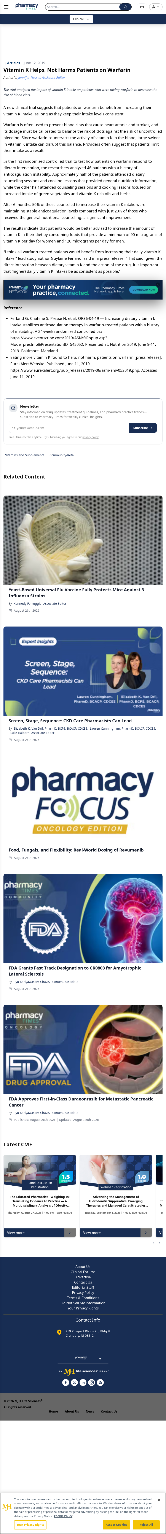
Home (53, 1411)
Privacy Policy (83, 1292)
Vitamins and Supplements (24, 455)
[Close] (159, 1500)
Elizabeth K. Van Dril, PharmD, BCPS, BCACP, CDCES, (51, 728)
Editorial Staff (83, 1287)
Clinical (78, 19)
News (90, 1411)
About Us (83, 1266)
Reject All (146, 1525)
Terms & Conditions (83, 1297)
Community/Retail (62, 455)
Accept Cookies (116, 1525)
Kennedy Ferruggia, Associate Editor (40, 603)
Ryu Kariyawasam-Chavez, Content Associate (46, 982)
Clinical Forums (83, 1271)
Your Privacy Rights (83, 1308)
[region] (83, 1513)
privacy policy (90, 437)
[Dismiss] (158, 284)
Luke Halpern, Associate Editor (32, 733)
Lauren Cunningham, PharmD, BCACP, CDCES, (123, 728)
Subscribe (140, 428)
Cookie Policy (63, 1516)
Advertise (83, 1277)
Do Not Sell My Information (83, 1303)
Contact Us (83, 1282)
